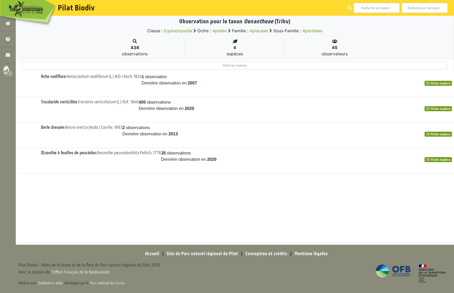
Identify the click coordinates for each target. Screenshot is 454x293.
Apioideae (312, 30)
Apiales (219, 30)
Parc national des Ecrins (107, 283)
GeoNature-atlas (50, 283)
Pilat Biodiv (76, 8)
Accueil (152, 254)
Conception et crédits (266, 254)
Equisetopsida (178, 30)
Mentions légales (311, 254)
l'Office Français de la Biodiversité (80, 272)
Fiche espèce (440, 83)
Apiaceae (259, 30)
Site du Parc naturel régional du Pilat (202, 254)
